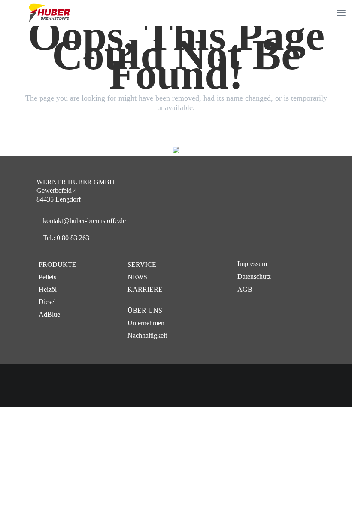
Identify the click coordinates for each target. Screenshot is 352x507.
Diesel (47, 301)
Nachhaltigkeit (147, 335)
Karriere (145, 289)
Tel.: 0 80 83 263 (66, 237)
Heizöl (48, 289)
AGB (244, 289)
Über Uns (144, 310)
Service (141, 264)
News (137, 277)
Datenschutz (254, 276)
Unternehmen (145, 323)
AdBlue (49, 314)
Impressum (252, 263)
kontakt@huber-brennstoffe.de (84, 220)
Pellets (47, 277)
